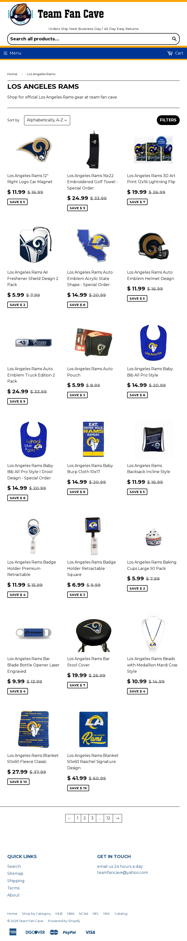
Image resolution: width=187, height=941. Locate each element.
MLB (59, 913)
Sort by (13, 120)
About (13, 895)
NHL (106, 913)
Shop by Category (36, 913)
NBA (70, 913)
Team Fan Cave (31, 921)
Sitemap (15, 873)
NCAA (83, 913)
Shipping (16, 880)
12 (108, 818)
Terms (13, 888)
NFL (96, 913)
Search (14, 866)
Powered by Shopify (64, 921)
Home (12, 74)
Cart (178, 53)
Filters (168, 120)
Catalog (121, 913)
